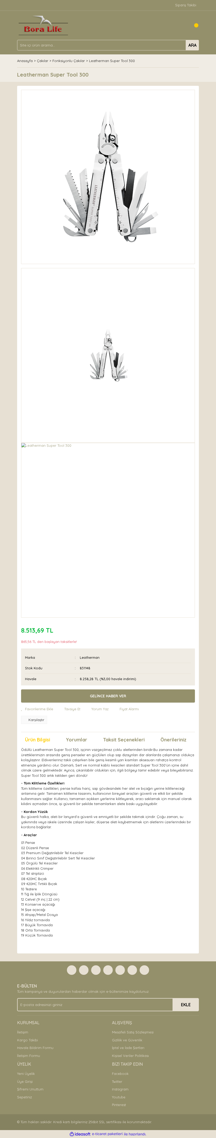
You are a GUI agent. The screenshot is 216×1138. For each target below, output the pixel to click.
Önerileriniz (173, 740)
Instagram (120, 1089)
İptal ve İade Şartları (128, 1048)
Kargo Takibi (27, 1040)
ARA (192, 45)
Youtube (118, 1097)
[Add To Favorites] (37, 709)
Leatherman (90, 657)
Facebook (120, 1073)
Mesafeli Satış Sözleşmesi (133, 1032)
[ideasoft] (80, 1134)
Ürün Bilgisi (37, 740)
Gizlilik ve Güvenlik (127, 1040)
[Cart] (193, 25)
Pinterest (119, 1105)
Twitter (117, 1081)
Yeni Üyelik (26, 1073)
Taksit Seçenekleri (124, 740)
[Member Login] (183, 25)
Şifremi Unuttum (30, 1089)
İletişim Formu (28, 1056)
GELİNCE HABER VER (108, 696)
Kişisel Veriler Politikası (130, 1056)
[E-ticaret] (107, 1134)
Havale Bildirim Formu (35, 1048)
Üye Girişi (25, 1081)
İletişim (22, 1032)
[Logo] (43, 25)
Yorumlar (76, 740)
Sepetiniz (24, 1097)
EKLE (186, 1004)
